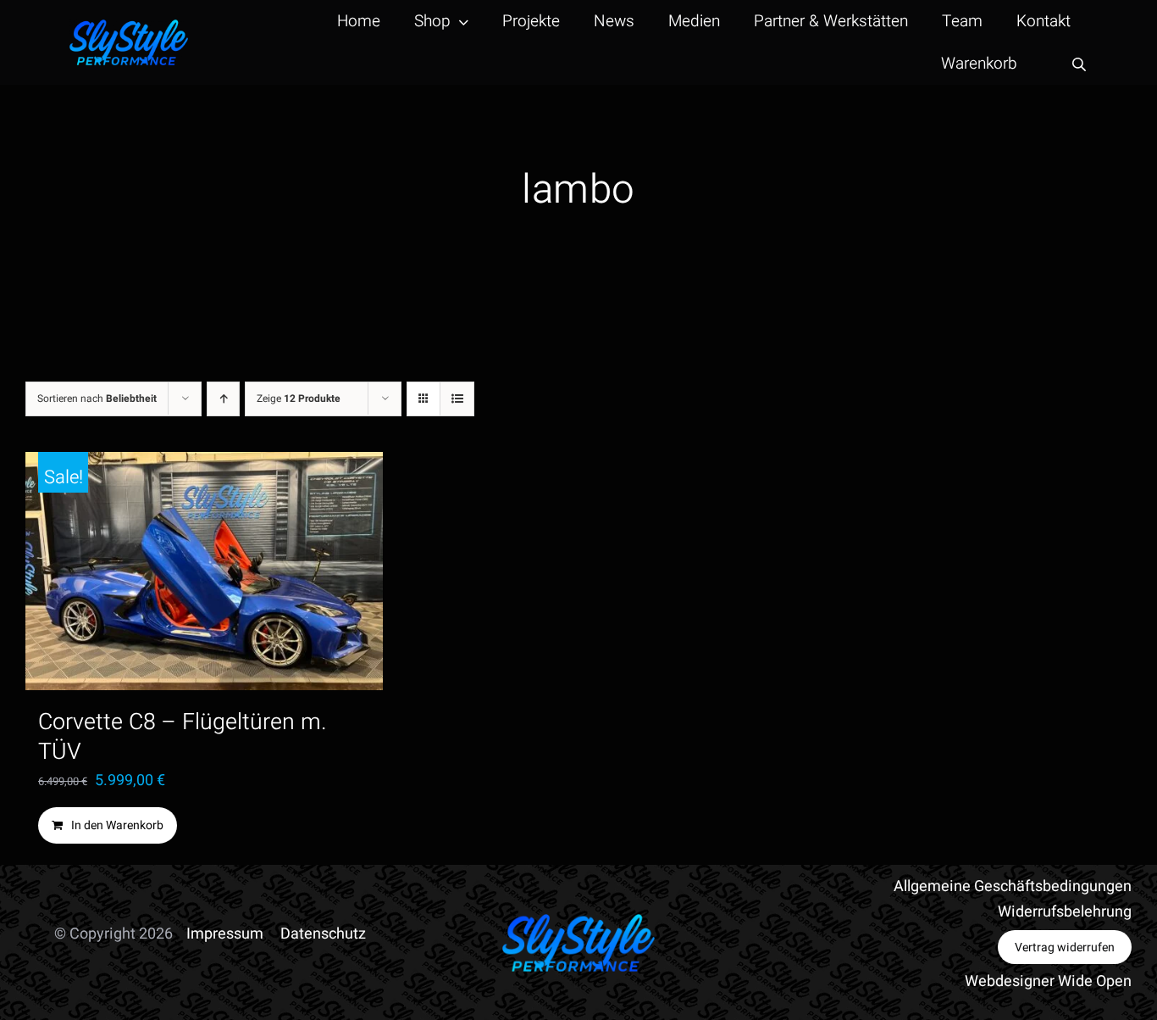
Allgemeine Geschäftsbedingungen (1013, 886)
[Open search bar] (1079, 64)
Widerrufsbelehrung (1065, 912)
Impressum (224, 933)
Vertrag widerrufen (1065, 947)
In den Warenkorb (117, 825)
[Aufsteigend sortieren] (223, 399)
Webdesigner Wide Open (1048, 981)
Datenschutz (323, 933)
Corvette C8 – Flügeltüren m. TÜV (182, 736)
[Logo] (128, 26)
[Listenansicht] (456, 398)
